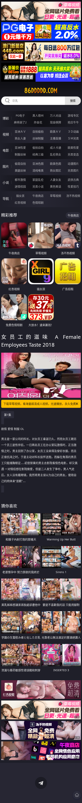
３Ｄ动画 (73, 131)
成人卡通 (55, 147)
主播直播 (55, 138)
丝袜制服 (38, 138)
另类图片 (73, 170)
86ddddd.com (41, 90)
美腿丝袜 (20, 170)
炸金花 (38, 122)
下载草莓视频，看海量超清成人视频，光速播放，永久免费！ (41, 404)
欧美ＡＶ (55, 131)
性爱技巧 (73, 186)
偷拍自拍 (38, 147)
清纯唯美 (38, 170)
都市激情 (20, 180)
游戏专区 (73, 115)
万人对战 (55, 115)
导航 (6, 198)
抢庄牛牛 (73, 122)
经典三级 (38, 154)
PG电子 (20, 115)
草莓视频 (55, 196)
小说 (6, 182)
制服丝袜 (20, 154)
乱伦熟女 (55, 154)
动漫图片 (73, 163)
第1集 (7, 415)
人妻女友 (55, 180)
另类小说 (38, 186)
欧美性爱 (73, 147)
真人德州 (38, 115)
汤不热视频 (73, 196)
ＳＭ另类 (73, 138)
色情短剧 (38, 202)
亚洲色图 (38, 163)
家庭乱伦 (38, 180)
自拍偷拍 (38, 131)
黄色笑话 (55, 186)
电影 (6, 150)
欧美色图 (55, 163)
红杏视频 (20, 202)
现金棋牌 (55, 122)
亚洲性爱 (20, 147)
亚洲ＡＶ (20, 131)
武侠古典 (73, 180)
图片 (6, 166)
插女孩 (20, 196)
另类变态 (73, 154)
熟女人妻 (20, 138)
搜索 (73, 101)
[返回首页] (77, 795)
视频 (6, 134)
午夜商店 (38, 196)
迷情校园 (20, 186)
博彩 (6, 118)
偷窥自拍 (20, 163)
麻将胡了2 (20, 122)
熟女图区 (55, 170)
